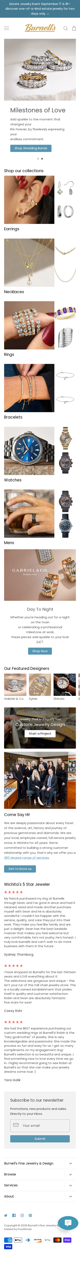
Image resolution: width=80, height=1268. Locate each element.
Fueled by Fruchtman (18, 1229)
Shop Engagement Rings (40, 143)
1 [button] (38, 159)
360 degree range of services (26, 857)
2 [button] (42, 159)
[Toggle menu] (6, 28)
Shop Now (40, 651)
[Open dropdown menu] (70, 1163)
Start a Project (40, 733)
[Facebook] (14, 1215)
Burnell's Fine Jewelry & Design (48, 1225)
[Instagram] (22, 1215)
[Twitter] (6, 1215)
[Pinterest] (30, 1215)
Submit (40, 1138)
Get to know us (20, 869)
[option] (40, 97)
